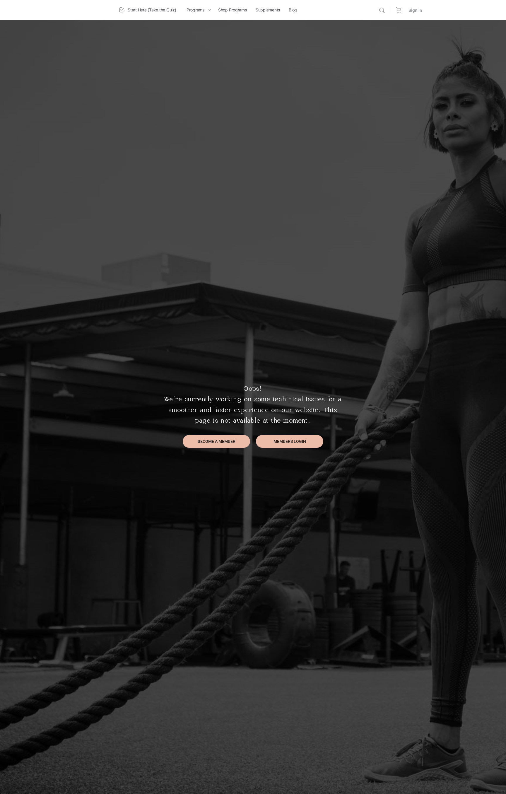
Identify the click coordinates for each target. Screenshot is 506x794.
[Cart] (399, 10)
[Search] (382, 10)
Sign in (415, 10)
